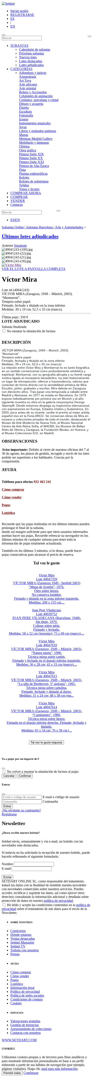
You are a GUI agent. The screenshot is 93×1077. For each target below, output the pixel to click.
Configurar (31, 1073)
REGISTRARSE (22, 15)
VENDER (17, 201)
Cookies (16, 1003)
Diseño (24, 107)
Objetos (24, 146)
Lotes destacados (30, 61)
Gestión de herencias (24, 1025)
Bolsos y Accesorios (33, 92)
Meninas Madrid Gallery (36, 138)
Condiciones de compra (26, 999)
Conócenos (18, 931)
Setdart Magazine (22, 942)
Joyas (23, 127)
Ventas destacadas (22, 938)
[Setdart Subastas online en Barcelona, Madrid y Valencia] (8, 3)
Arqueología (27, 76)
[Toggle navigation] (3, 35)
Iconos (23, 119)
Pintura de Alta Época (34, 166)
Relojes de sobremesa (33, 181)
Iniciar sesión (19, 11)
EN (12, 26)
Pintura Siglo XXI (31, 162)
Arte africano (28, 84)
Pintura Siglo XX (31, 158)
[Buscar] (89, 36)
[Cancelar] (3, 768)
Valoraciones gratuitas (25, 1021)
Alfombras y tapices (32, 73)
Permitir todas (12, 1073)
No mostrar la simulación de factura (31, 331)
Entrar (7, 806)
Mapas (23, 135)
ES (12, 18)
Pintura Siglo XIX (31, 154)
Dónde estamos (20, 935)
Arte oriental (27, 88)
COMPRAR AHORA (25, 193)
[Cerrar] (3, 794)
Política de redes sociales (27, 995)
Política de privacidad (25, 991)
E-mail (6, 868)
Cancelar (8, 775)
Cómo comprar (13, 489)
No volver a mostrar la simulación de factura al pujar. (43, 771)
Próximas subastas (31, 53)
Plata (22, 170)
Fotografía (26, 115)
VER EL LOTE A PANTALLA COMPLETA (34, 269)
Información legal (22, 988)
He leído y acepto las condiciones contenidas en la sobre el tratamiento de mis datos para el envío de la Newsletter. (46, 909)
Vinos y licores (29, 189)
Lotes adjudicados (31, 65)
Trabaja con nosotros (24, 950)
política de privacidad (58, 900)
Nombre (7, 864)
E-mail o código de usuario (61, 797)
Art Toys (25, 80)
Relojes (24, 177)
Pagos (6, 505)
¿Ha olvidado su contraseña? (21, 810)
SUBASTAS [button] (19, 45)
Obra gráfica (27, 150)
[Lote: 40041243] (11, 265)
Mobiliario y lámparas (34, 142)
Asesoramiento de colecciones (30, 1029)
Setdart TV (18, 946)
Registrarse (9, 814)
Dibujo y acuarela (31, 104)
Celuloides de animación (36, 96)
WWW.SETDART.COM (19, 1040)
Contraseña (50, 801)
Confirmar (25, 775)
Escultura (25, 111)
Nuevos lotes (28, 57)
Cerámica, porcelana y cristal (38, 100)
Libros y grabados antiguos (37, 131)
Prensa (14, 954)
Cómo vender (12, 497)
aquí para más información (59, 1069)
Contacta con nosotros (25, 1033)
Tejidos (24, 185)
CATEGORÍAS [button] (21, 69)
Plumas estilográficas (33, 173)
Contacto (16, 204)
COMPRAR (19, 197)
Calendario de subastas (34, 49)
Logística (8, 513)
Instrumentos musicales (35, 123)
